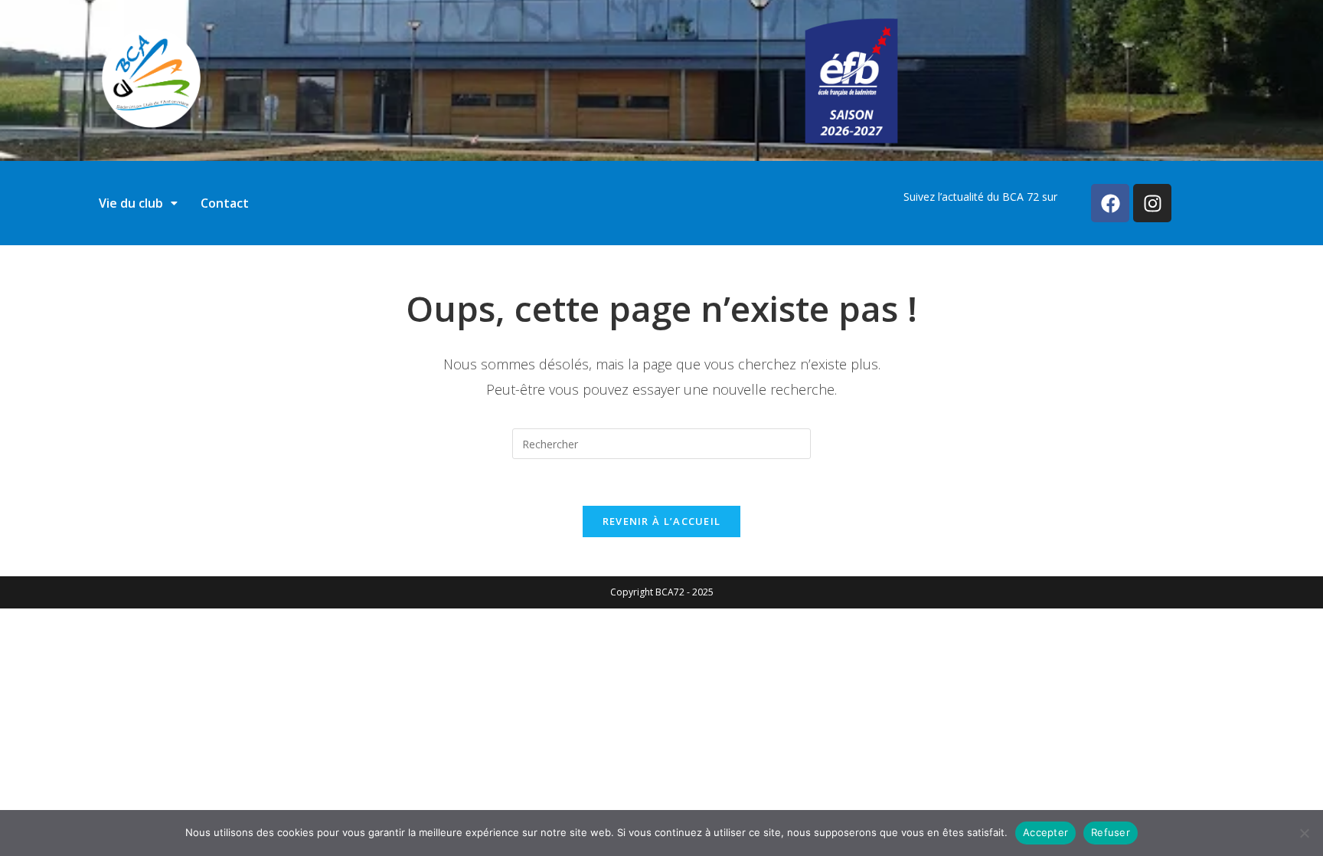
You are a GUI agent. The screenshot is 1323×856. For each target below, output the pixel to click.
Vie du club (131, 203)
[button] (138, 203)
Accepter (1045, 832)
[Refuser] (1304, 833)
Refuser (1110, 832)
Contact (225, 203)
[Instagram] (1152, 203)
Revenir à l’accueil (662, 521)
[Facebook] (1110, 203)
